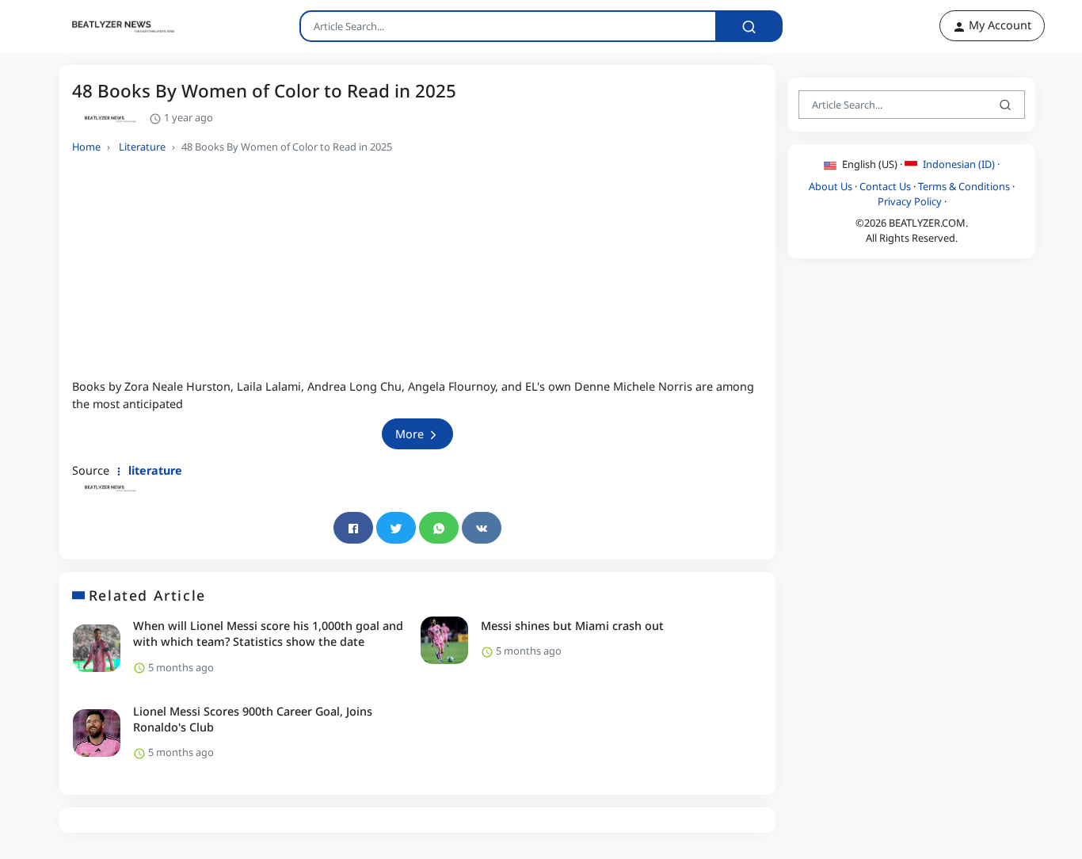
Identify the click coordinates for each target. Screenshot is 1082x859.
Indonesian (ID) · (960, 164)
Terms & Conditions (964, 185)
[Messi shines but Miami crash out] (444, 640)
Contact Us (885, 185)
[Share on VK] (481, 528)
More (411, 433)
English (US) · (872, 164)
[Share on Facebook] (353, 528)
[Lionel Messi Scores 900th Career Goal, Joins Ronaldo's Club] (96, 733)
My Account (998, 24)
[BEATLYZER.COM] (114, 26)
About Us (830, 185)
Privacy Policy (910, 200)
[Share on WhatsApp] (439, 528)
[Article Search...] (749, 26)
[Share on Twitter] (396, 528)
